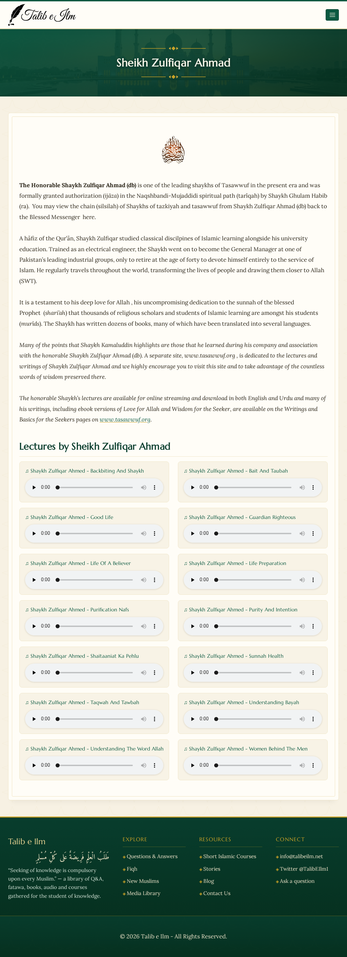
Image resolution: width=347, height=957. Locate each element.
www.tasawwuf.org (125, 419)
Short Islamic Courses (229, 856)
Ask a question (297, 880)
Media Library (143, 893)
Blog (208, 880)
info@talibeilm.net (301, 856)
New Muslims (143, 880)
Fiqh (132, 868)
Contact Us (216, 893)
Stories (211, 868)
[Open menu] (332, 14)
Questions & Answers (152, 856)
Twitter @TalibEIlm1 (304, 868)
